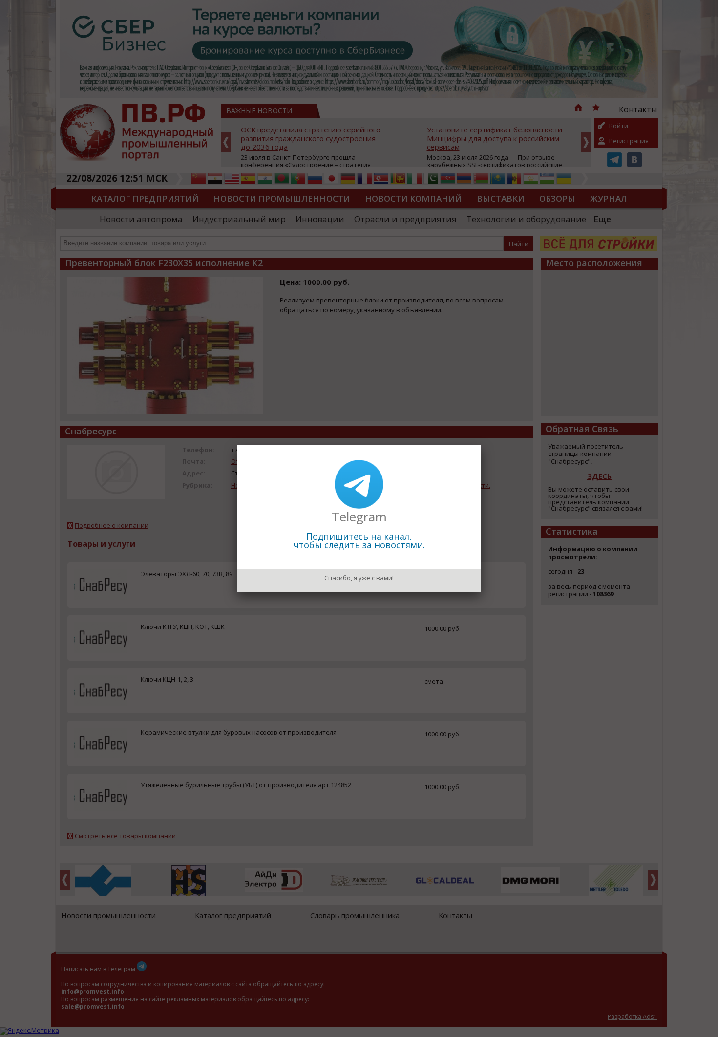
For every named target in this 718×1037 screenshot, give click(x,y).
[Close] (481, 445)
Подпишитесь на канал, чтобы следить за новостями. (359, 540)
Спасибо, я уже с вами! (359, 577)
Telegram (359, 516)
